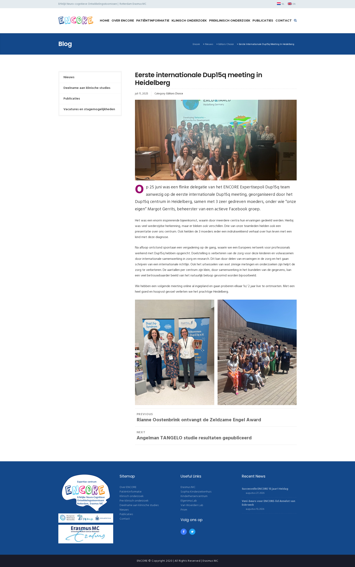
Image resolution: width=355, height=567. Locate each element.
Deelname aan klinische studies (86, 88)
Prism (184, 509)
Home (104, 20)
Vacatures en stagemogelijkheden (89, 109)
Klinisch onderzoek (189, 20)
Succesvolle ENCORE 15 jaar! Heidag (265, 489)
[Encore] (75, 20)
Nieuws (68, 77)
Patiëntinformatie (152, 20)
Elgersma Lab (189, 500)
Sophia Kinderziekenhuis (196, 491)
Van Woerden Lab (192, 505)
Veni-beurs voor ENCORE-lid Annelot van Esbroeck (268, 503)
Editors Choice (174, 94)
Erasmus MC (188, 487)
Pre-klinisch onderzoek (134, 500)
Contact (283, 20)
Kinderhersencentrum (194, 496)
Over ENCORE (123, 20)
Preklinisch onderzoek (229, 20)
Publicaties (262, 20)
